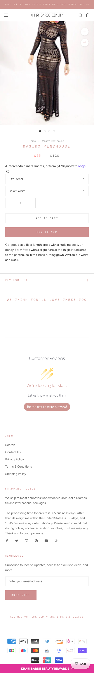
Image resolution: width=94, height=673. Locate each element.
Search (10, 445)
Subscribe (21, 595)
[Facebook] (6, 540)
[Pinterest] (36, 540)
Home (32, 140)
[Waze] (55, 540)
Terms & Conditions (18, 466)
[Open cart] (88, 15)
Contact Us (13, 452)
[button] (47, 668)
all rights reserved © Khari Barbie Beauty (47, 617)
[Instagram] (26, 540)
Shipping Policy (15, 474)
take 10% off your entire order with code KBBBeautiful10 (47, 4)
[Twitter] (16, 540)
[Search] (80, 15)
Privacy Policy (14, 459)
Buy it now (47, 232)
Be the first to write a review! (47, 407)
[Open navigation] (6, 15)
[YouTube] (46, 540)
